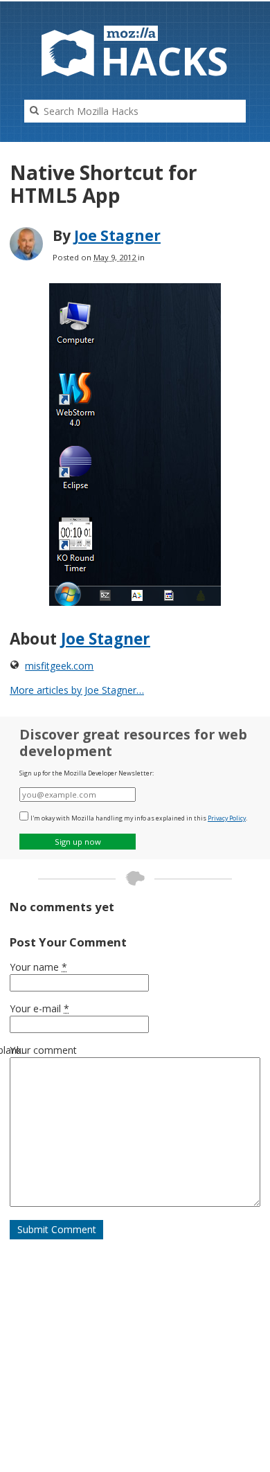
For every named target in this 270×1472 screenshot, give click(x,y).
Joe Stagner (117, 235)
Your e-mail (39, 1008)
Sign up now (78, 841)
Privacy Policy (227, 818)
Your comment (43, 1050)
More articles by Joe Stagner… (77, 690)
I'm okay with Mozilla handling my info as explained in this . (138, 818)
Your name (38, 966)
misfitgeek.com (59, 665)
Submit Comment (56, 1229)
